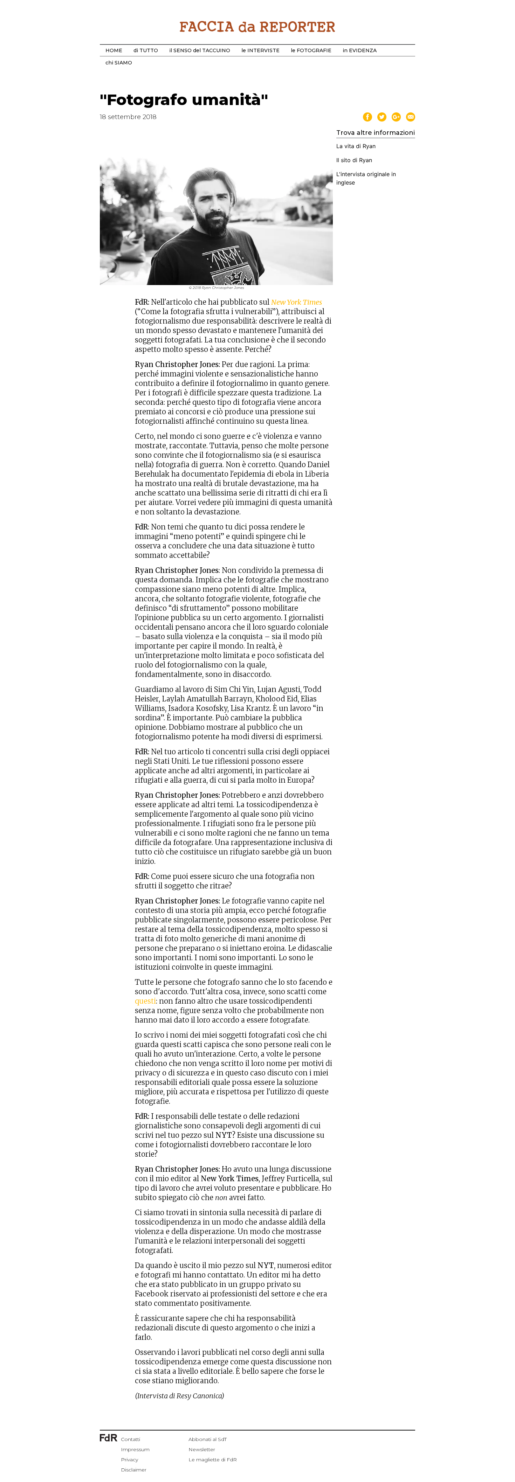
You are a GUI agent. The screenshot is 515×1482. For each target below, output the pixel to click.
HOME (113, 50)
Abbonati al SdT (207, 1439)
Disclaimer (133, 1470)
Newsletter (201, 1449)
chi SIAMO (118, 63)
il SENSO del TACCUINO (199, 50)
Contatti (130, 1439)
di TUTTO (145, 50)
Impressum (135, 1449)
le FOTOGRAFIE (311, 50)
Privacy (129, 1459)
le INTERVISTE (260, 50)
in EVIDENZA (360, 50)
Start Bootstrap (257, 27)
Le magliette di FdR (212, 1459)
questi (145, 1001)
